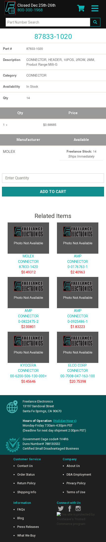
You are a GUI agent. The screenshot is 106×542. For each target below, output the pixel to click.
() (65, 421)
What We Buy (26, 535)
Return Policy (26, 483)
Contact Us (25, 466)
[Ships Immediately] (61, 150)
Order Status (26, 474)
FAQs (21, 509)
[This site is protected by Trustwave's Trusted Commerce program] (78, 519)
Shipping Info (26, 492)
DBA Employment (79, 474)
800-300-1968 (30, 10)
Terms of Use (76, 492)
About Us (73, 466)
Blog (20, 518)
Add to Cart (53, 191)
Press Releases (28, 527)
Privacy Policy (76, 483)
